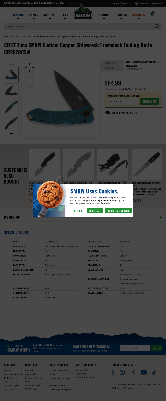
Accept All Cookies (118, 211)
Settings (78, 211)
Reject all (95, 211)
